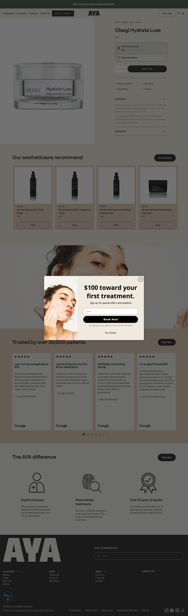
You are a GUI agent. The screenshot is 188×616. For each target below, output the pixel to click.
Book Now (110, 319)
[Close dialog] (140, 279)
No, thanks (110, 333)
